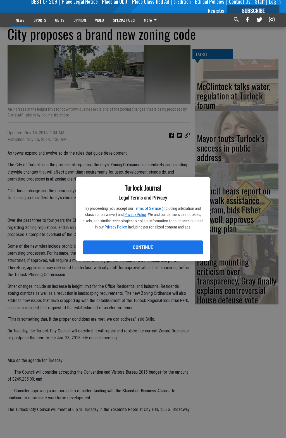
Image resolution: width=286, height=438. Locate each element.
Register (216, 10)
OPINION (79, 20)
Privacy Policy (135, 214)
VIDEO (99, 20)
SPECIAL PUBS (124, 20)
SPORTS (40, 20)
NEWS (20, 20)
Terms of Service (147, 208)
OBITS (60, 20)
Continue (143, 247)
